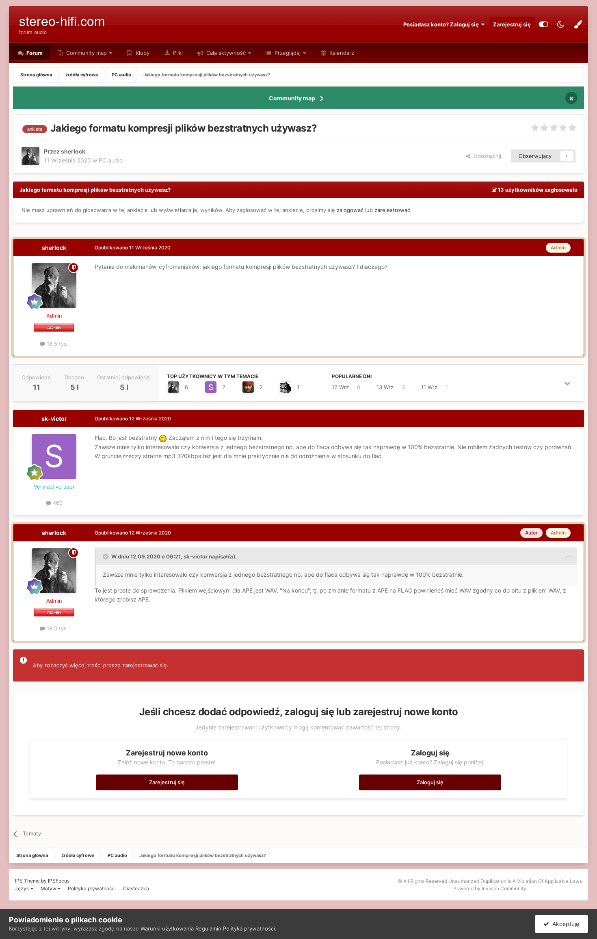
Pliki (177, 53)
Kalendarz (341, 53)
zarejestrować (392, 210)
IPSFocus (58, 881)
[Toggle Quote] (106, 556)
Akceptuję (564, 923)
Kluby (141, 53)
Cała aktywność (225, 53)
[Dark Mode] (560, 24)
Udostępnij (485, 156)
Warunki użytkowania (167, 928)
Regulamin (208, 928)
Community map (86, 53)
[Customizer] (543, 24)
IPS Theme (27, 881)
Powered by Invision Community (489, 888)
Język (22, 888)
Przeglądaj (287, 53)
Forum (34, 53)
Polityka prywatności (92, 888)
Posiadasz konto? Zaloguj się (442, 24)
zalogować (350, 210)
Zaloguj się (430, 782)
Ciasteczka (136, 888)
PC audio (111, 160)
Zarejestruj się (512, 24)
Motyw (49, 888)
